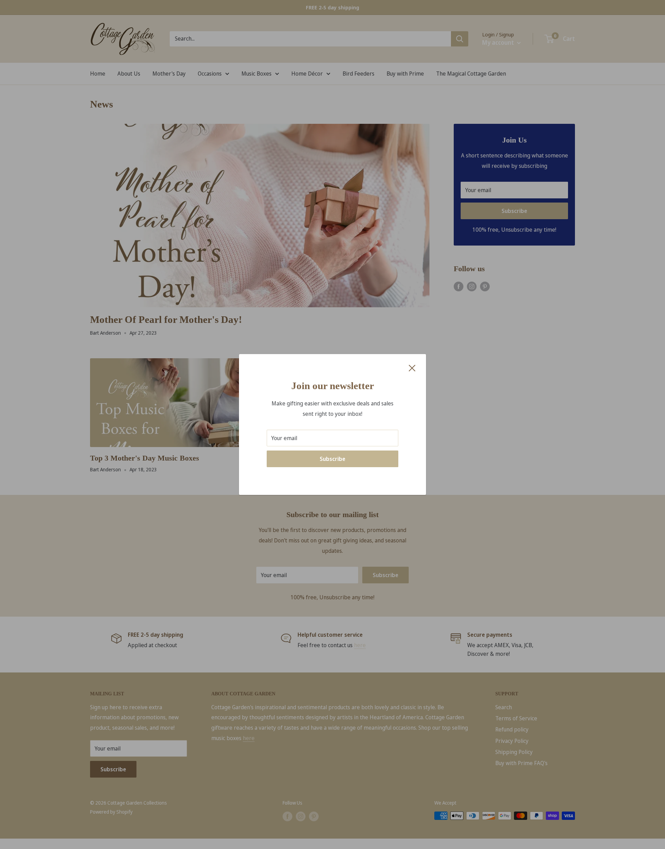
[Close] (412, 367)
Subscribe (332, 459)
